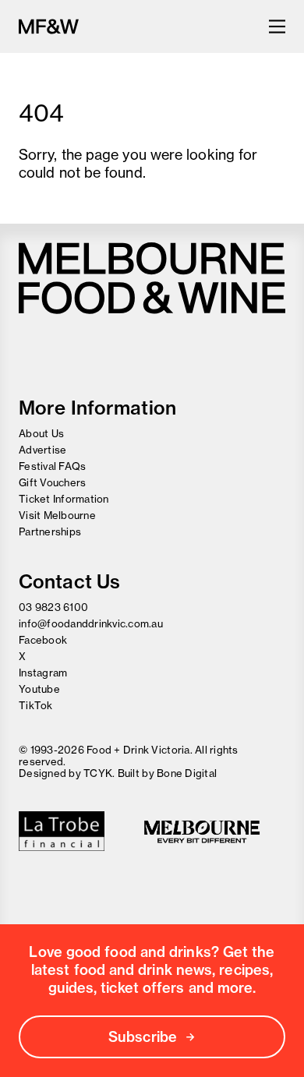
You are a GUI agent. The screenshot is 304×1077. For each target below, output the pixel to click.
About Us (41, 433)
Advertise (42, 449)
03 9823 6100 (53, 607)
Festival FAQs (52, 466)
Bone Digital (187, 773)
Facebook (43, 640)
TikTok (36, 705)
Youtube (39, 689)
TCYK (97, 773)
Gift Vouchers (52, 482)
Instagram (43, 672)
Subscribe (142, 1037)
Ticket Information (64, 499)
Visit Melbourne (57, 515)
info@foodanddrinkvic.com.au (91, 623)
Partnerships (50, 531)
